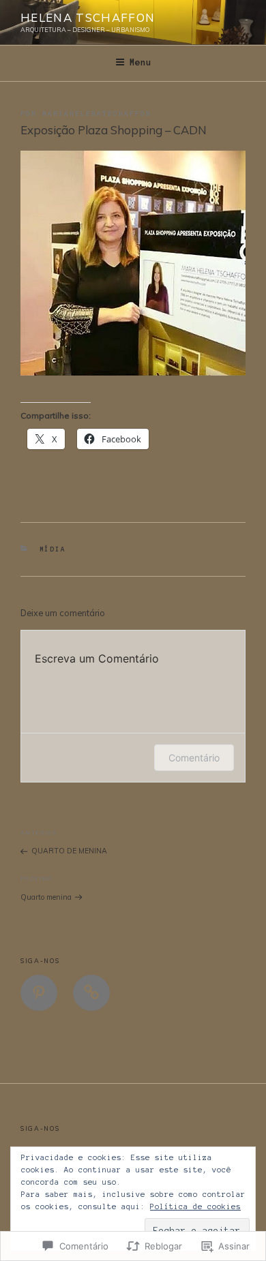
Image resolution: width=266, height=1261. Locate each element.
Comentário (194, 757)
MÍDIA (53, 549)
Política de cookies (195, 1206)
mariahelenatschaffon (96, 113)
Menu (140, 62)
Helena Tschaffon (88, 17)
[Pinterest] (38, 993)
